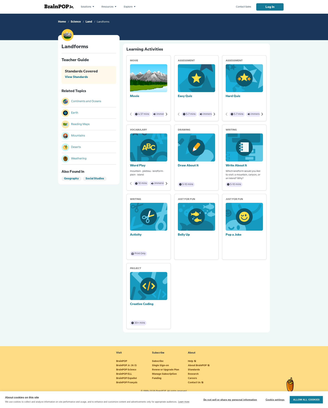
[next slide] (166, 114)
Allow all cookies (306, 399)
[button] (87, 7)
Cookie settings (275, 399)
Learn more (183, 401)
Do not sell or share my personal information (230, 399)
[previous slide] (131, 114)
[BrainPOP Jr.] (59, 6)
